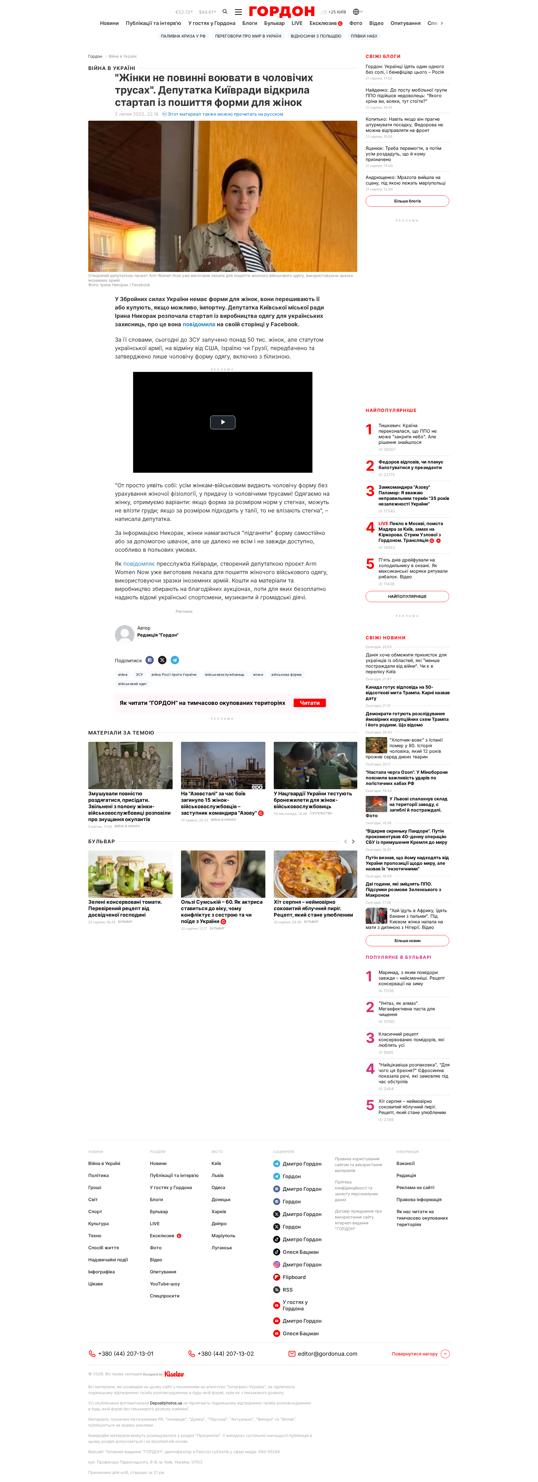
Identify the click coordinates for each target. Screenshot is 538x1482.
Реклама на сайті (415, 1187)
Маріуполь (223, 1235)
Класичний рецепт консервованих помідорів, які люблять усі (411, 1039)
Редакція (406, 1175)
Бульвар (274, 23)
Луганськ (222, 1247)
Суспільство (321, 813)
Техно (94, 1235)
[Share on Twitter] (162, 660)
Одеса (218, 1187)
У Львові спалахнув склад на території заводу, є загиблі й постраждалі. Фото (406, 807)
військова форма (287, 674)
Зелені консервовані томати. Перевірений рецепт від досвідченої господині (125, 908)
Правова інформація (419, 1199)
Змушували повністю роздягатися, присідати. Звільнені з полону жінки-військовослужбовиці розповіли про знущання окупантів (129, 806)
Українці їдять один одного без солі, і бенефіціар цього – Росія (405, 69)
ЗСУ (139, 674)
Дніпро (219, 1223)
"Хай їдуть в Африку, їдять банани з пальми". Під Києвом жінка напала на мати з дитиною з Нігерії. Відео (406, 919)
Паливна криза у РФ (183, 36)
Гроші (94, 1187)
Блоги (249, 23)
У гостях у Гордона (211, 23)
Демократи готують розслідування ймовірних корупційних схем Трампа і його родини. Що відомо (407, 719)
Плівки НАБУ (364, 36)
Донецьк (221, 1199)
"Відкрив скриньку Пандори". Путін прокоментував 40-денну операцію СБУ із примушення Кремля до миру (407, 836)
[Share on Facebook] (149, 660)
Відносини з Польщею (316, 36)
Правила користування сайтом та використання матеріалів (358, 1164)
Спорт (95, 1211)
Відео (376, 23)
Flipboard (294, 1277)
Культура (98, 1223)
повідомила (199, 324)
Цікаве (95, 1284)
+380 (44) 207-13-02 (226, 1353)
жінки (258, 674)
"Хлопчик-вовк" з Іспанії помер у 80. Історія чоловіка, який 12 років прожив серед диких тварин (404, 748)
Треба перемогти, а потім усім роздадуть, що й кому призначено (403, 153)
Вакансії (405, 1163)
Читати (310, 703)
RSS (288, 1290)
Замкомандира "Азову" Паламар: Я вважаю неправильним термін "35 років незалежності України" (414, 495)
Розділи (157, 1152)
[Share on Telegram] (175, 660)
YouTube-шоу (165, 1284)
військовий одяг (132, 684)
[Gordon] (281, 12)
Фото (355, 23)
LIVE (297, 23)
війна (122, 674)
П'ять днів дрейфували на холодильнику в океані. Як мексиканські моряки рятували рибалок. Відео (413, 568)
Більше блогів (407, 201)
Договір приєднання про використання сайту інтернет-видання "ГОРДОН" (358, 1220)
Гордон (95, 56)
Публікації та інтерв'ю (153, 23)
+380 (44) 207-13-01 (125, 1353)
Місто (217, 1152)
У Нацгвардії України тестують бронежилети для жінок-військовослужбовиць (313, 800)
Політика (98, 1175)
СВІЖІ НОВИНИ (386, 637)
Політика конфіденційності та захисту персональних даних (356, 1191)
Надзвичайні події (108, 1259)
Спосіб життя (103, 1247)
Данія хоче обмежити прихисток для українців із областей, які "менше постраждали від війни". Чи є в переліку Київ (406, 663)
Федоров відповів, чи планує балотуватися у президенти (411, 464)
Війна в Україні (122, 56)
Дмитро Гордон (302, 1164)
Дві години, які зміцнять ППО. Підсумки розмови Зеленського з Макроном (403, 889)
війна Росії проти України (174, 674)
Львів (218, 1175)
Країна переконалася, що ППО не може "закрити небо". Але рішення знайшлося (408, 434)
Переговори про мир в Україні (248, 36)
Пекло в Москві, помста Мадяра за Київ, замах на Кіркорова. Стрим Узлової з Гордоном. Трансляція (411, 532)
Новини (109, 23)
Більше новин (408, 940)
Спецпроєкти (165, 1296)
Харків (219, 1211)
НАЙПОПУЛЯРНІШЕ (391, 410)
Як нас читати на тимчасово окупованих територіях (422, 1218)
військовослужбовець (225, 674)
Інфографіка (101, 1271)
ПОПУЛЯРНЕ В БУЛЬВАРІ (399, 957)
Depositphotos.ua (166, 1403)
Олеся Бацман (301, 1252)
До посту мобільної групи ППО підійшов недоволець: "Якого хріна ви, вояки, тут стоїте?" (406, 95)
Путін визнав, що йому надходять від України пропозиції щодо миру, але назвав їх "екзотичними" (407, 863)
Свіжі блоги (383, 56)
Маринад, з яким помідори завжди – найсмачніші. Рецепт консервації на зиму (412, 978)
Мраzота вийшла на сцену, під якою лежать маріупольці (406, 180)
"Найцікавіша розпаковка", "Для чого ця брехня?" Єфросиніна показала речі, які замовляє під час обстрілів (414, 1073)
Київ (216, 1163)
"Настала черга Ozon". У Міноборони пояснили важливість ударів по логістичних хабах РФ (407, 777)
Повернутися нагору (415, 1354)
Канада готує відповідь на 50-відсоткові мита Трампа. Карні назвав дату (408, 692)
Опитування (406, 23)
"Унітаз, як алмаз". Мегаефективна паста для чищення (407, 1008)
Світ (93, 1199)
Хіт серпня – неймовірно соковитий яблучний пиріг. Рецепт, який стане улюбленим (314, 908)
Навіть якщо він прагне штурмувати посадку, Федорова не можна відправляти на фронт (404, 124)
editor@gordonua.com (328, 1353)
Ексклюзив (324, 23)
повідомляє (139, 563)
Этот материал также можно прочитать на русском (225, 113)
